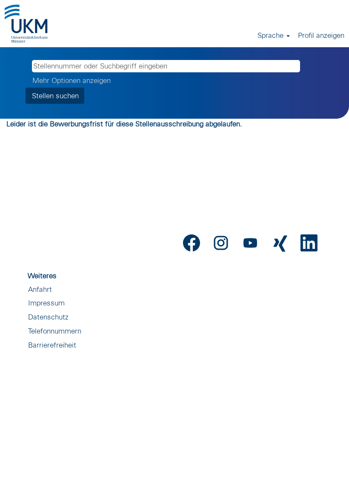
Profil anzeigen (321, 35)
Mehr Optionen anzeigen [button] (71, 80)
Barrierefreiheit (52, 345)
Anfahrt (40, 289)
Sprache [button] (271, 35)
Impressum (46, 303)
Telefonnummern (54, 331)
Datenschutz (48, 317)
